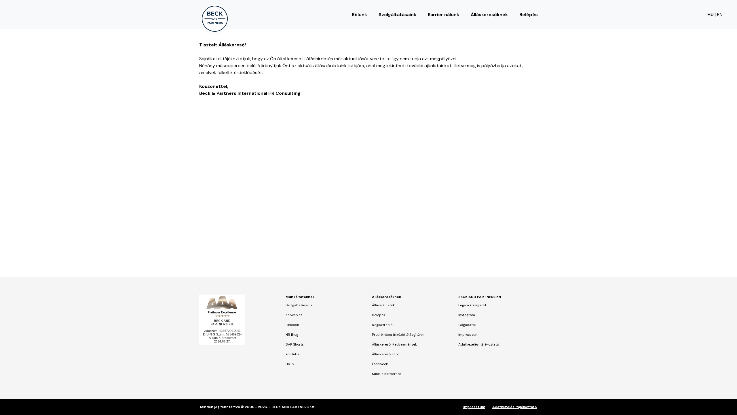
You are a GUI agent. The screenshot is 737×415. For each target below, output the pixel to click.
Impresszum (468, 334)
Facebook (380, 364)
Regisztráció (382, 324)
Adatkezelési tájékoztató (478, 344)
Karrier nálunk (443, 15)
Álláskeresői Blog (386, 354)
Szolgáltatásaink (397, 15)
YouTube (292, 354)
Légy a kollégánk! (472, 305)
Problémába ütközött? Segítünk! (398, 334)
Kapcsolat (294, 315)
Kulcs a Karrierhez (386, 373)
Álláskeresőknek (489, 15)
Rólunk (359, 15)
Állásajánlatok (383, 305)
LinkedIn (292, 324)
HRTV (290, 364)
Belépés (528, 15)
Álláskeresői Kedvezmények (394, 344)
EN (720, 15)
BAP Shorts (295, 344)
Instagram (466, 315)
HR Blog (292, 334)
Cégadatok (467, 324)
